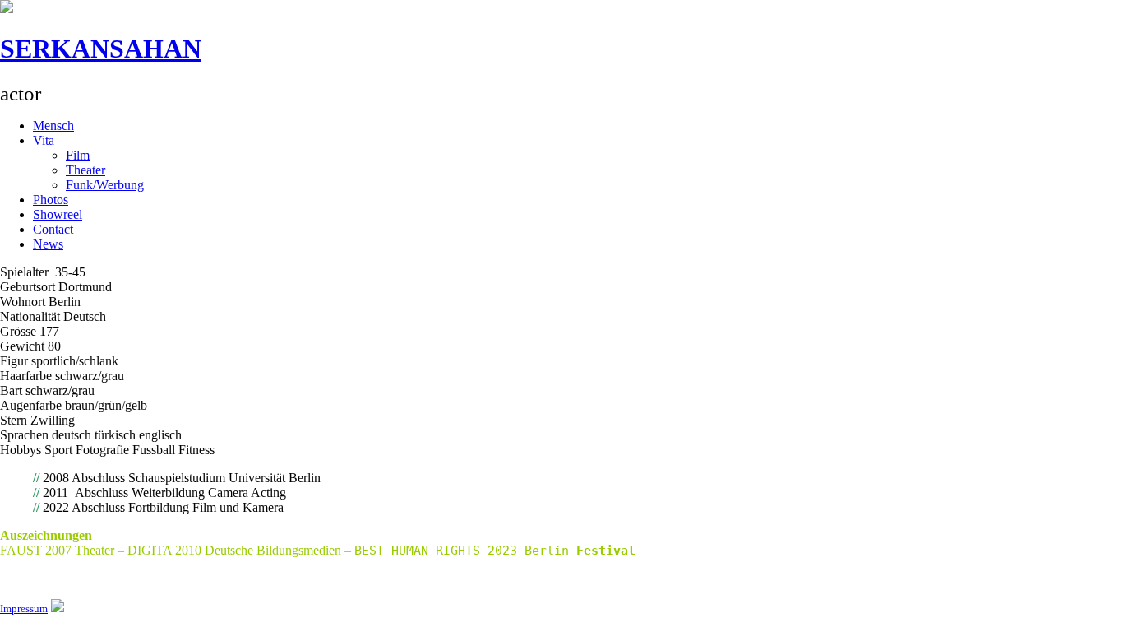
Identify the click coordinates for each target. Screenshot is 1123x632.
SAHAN (100, 48)
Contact (53, 229)
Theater (85, 170)
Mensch (53, 125)
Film (78, 155)
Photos (50, 200)
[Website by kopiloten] (57, 608)
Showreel (57, 214)
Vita (43, 140)
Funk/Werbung (105, 185)
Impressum (24, 608)
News (48, 244)
